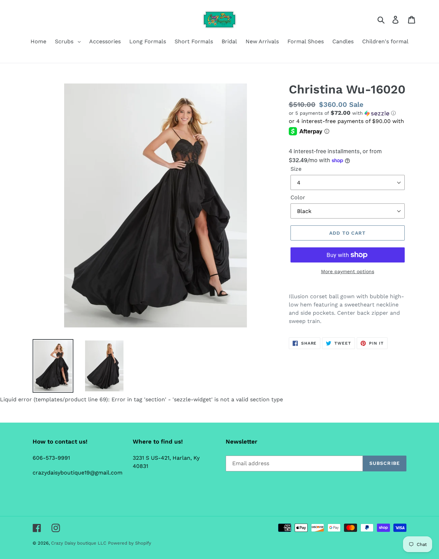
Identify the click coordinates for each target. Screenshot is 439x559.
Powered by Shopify (129, 543)
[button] (347, 113)
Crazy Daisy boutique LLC (78, 543)
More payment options (347, 271)
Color (297, 197)
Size (295, 169)
